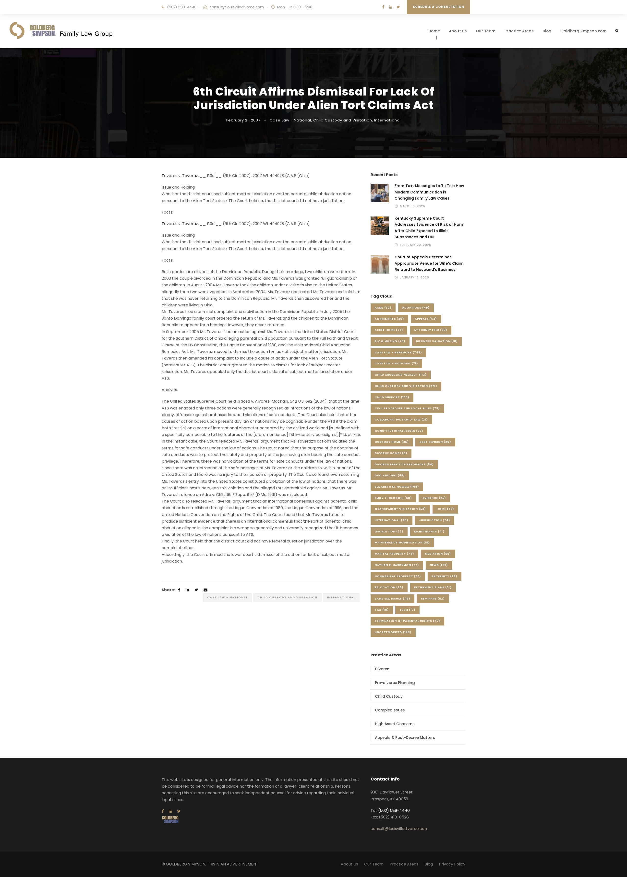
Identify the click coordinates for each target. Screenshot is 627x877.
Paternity (444, 576)
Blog (547, 31)
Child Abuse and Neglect (401, 375)
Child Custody (389, 696)
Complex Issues (390, 710)
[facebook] (383, 7)
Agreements (389, 319)
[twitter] (398, 7)
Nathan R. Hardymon (397, 565)
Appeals (426, 319)
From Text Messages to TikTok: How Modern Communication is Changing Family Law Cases (429, 192)
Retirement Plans (433, 587)
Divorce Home (391, 453)
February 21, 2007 (243, 120)
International (387, 120)
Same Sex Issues (392, 599)
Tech (407, 610)
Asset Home (389, 330)
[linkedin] (390, 7)
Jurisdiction (434, 520)
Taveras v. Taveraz (180, 176)
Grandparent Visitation (400, 509)
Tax (382, 610)
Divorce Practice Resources (404, 464)
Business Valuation (437, 341)
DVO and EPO (390, 475)
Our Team (486, 31)
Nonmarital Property (398, 576)
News (439, 565)
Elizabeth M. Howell (397, 487)
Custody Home (392, 442)
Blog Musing (390, 341)
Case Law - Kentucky (398, 352)
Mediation (438, 554)
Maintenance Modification (402, 542)
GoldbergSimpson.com (583, 31)
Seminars (433, 599)
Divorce (382, 669)
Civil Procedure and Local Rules (407, 408)
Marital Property (394, 554)
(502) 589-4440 (181, 7)
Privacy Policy (452, 864)
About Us (458, 31)
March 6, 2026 (412, 206)
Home (434, 31)
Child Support (392, 397)
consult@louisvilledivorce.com (236, 7)
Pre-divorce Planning (395, 682)
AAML (383, 308)
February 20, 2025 (415, 245)
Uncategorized (393, 632)
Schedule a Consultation (438, 7)
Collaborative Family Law (401, 419)
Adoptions (416, 308)
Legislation (389, 531)
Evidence (434, 498)
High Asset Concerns (395, 723)
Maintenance (429, 531)
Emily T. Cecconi (393, 498)
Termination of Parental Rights (407, 621)
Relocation (389, 587)
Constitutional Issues (399, 431)
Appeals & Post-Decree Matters (405, 737)
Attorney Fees (430, 330)
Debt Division (435, 442)
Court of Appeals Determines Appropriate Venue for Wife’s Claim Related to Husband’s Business (429, 263)
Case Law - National (290, 120)
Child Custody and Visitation (342, 120)
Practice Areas (519, 31)
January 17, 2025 (414, 277)
